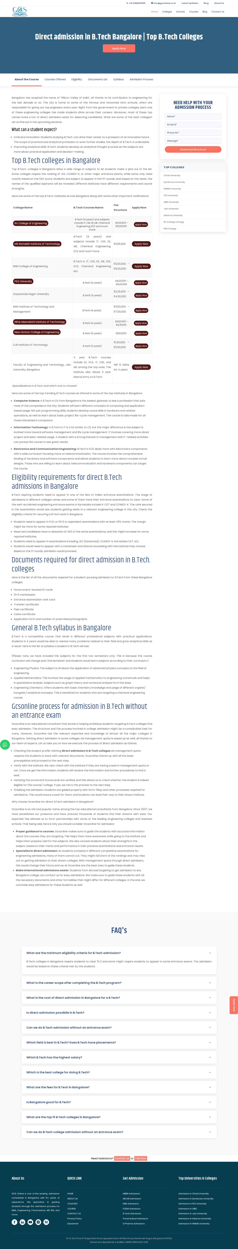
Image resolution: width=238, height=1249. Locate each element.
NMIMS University (172, 188)
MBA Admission (131, 1203)
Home (154, 11)
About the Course (27, 79)
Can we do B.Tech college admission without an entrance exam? (74, 1132)
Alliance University (173, 215)
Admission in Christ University (193, 1193)
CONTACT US (74, 1213)
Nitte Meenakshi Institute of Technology (39, 322)
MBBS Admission (131, 1193)
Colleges (167, 11)
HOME (70, 1193)
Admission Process (141, 79)
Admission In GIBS (187, 1208)
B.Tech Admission (132, 1213)
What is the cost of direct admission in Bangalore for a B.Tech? (73, 998)
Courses (193, 11)
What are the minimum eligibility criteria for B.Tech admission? (73, 953)
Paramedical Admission (135, 1218)
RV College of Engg (174, 222)
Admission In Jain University (192, 1213)
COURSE (71, 1208)
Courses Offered (55, 79)
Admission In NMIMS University (194, 1223)
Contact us (122, 1158)
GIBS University (171, 202)
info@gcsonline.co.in (164, 3)
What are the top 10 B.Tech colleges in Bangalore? (63, 1117)
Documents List (98, 79)
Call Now (140, 1158)
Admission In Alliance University (194, 1218)
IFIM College (170, 228)
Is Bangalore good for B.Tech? (48, 1102)
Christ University (172, 175)
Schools (180, 11)
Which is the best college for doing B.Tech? (58, 1072)
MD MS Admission (132, 1198)
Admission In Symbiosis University (195, 1198)
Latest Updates (189, 3)
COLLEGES (72, 1203)
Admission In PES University (192, 1203)
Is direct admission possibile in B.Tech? (55, 1013)
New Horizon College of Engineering (36, 332)
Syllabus (118, 79)
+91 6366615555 (136, 3)
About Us (219, 3)
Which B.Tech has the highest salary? (54, 1057)
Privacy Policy (74, 1218)
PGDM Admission (132, 1208)
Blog (206, 3)
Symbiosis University (174, 182)
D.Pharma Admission (134, 1223)
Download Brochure (193, 149)
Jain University (171, 208)
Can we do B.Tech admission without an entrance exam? (69, 1027)
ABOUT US (72, 1198)
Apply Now (119, 48)
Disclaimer (73, 1223)
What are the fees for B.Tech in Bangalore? (58, 1087)
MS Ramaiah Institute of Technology (37, 244)
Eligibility (76, 79)
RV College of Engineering (30, 223)
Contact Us (217, 11)
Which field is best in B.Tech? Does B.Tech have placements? (71, 1042)
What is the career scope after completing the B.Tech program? (73, 983)
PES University (23, 281)
